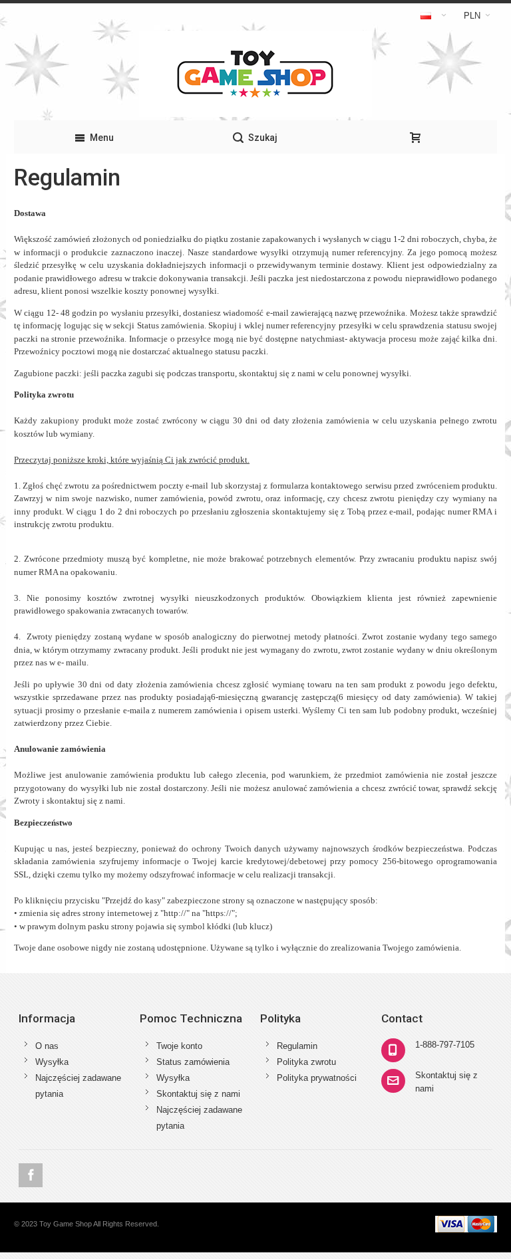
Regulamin (297, 1046)
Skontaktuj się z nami (198, 1094)
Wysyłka (52, 1062)
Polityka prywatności (317, 1078)
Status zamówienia (193, 1062)
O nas (47, 1046)
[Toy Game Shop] (255, 74)
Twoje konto (179, 1046)
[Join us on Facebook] (31, 1176)
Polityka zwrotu (306, 1062)
